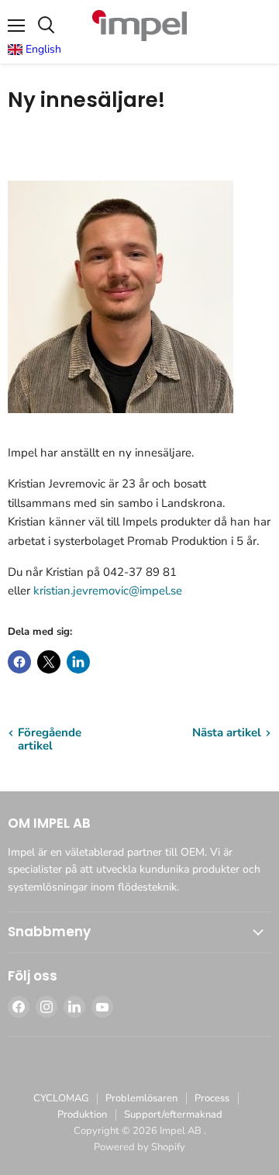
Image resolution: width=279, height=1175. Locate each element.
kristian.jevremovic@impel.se (107, 590)
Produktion (82, 1115)
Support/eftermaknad (173, 1115)
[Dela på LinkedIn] (78, 662)
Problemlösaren (141, 1098)
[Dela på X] (48, 662)
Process (212, 1098)
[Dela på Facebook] (19, 662)
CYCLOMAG (60, 1098)
